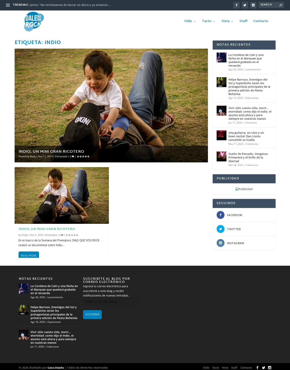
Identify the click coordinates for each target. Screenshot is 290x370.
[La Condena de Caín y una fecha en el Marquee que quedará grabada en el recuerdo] (221, 57)
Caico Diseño (56, 367)
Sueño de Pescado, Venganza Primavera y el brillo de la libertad (248, 157)
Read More (29, 255)
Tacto (206, 22)
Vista (225, 22)
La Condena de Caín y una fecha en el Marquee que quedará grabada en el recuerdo (246, 60)
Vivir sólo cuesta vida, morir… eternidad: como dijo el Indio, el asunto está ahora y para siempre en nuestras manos (249, 113)
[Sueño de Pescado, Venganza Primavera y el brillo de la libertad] (221, 156)
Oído (188, 22)
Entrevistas (61, 156)
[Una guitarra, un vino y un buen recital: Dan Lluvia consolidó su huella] (221, 135)
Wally (33, 156)
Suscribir (92, 314)
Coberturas (250, 122)
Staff (243, 22)
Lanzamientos (253, 69)
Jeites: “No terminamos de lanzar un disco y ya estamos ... (70, 5)
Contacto (260, 22)
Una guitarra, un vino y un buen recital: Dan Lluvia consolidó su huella (246, 136)
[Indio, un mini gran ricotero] (62, 195)
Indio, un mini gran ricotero (51, 151)
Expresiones (252, 98)
